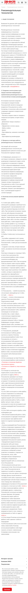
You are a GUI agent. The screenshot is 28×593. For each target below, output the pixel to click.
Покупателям (5, 564)
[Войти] (22, 2)
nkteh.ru (10, 295)
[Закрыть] (26, 567)
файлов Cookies (12, 585)
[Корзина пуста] (25, 2)
